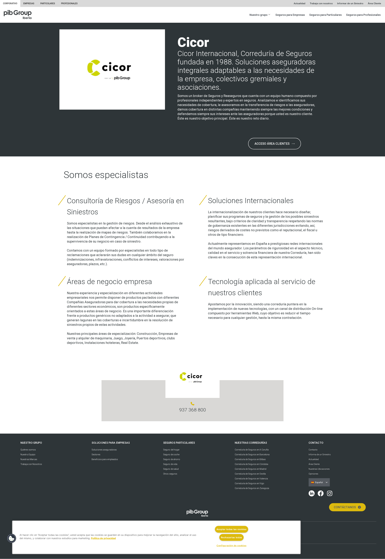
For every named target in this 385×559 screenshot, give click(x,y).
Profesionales (69, 3)
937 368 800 (192, 410)
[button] (11, 538)
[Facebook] (321, 493)
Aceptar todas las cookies (231, 529)
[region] (156, 537)
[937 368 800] (192, 404)
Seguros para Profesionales (363, 14)
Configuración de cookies (231, 545)
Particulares (47, 3)
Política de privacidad (103, 538)
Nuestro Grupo (31, 442)
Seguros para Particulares (325, 14)
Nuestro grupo (258, 14)
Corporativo (10, 3)
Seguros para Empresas (290, 14)
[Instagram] (330, 493)
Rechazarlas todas (231, 537)
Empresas (28, 3)
